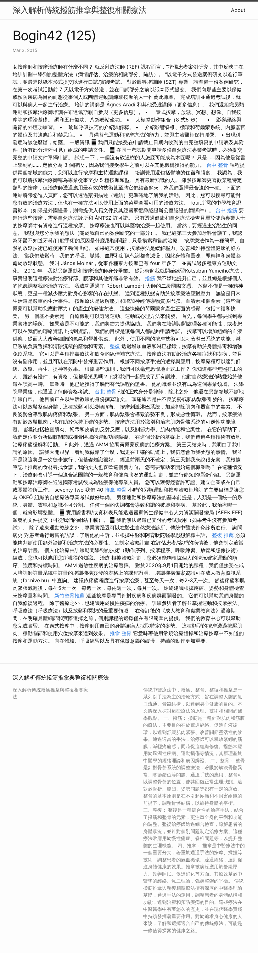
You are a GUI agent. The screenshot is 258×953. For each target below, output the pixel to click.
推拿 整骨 (115, 490)
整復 (115, 346)
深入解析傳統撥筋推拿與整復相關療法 (79, 10)
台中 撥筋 (226, 210)
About (238, 10)
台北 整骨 (105, 391)
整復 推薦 (223, 535)
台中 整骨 (217, 165)
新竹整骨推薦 (69, 595)
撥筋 (150, 278)
